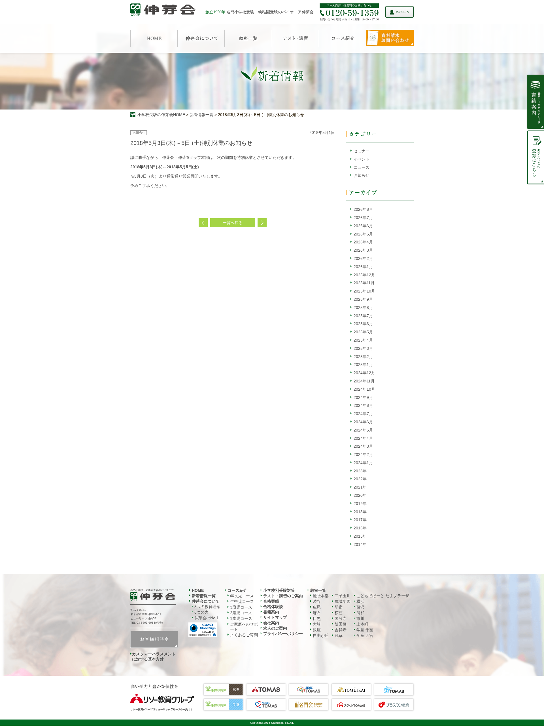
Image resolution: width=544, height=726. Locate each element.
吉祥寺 (341, 630)
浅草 (339, 635)
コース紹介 (237, 590)
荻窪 (339, 613)
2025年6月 (363, 323)
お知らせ (361, 175)
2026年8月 (363, 209)
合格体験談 (273, 606)
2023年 (360, 471)
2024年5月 (363, 430)
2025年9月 (363, 299)
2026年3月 (363, 250)
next (262, 222)
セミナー (361, 151)
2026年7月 (363, 217)
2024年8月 (363, 405)
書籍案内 (271, 612)
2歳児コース (241, 613)
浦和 (360, 613)
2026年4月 (363, 242)
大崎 (317, 624)
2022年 (360, 479)
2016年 (360, 528)
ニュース (361, 167)
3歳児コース (241, 607)
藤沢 (360, 607)
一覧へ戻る (233, 222)
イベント (361, 159)
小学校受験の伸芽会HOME (161, 114)
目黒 (317, 618)
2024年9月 (363, 397)
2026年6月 (363, 226)
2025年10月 (364, 291)
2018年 (360, 512)
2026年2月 (363, 258)
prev (203, 222)
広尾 (317, 607)
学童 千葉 (364, 630)
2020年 (360, 495)
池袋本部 (321, 596)
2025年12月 (364, 275)
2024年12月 (364, 373)
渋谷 (317, 601)
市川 (360, 618)
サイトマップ (275, 617)
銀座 (317, 630)
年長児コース (242, 596)
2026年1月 (363, 266)
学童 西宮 (364, 635)
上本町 (362, 624)
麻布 (317, 613)
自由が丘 (321, 635)
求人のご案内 (275, 628)
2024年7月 (363, 413)
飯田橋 (341, 624)
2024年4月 (363, 438)
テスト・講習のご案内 (283, 596)
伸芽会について (206, 601)
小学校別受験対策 (279, 590)
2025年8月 (363, 307)
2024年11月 (364, 381)
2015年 (360, 536)
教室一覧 (318, 590)
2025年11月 (364, 283)
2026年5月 (363, 234)
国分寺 (341, 618)
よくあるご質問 (244, 635)
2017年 (360, 519)
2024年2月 (363, 454)
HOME (198, 590)
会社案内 (271, 622)
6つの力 (201, 612)
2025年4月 (363, 340)
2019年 (360, 503)
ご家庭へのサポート (244, 627)
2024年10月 (364, 389)
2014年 (360, 544)
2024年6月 (363, 422)
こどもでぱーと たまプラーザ (382, 596)
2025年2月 (363, 356)
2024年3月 (363, 446)
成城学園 (342, 601)
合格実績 (271, 601)
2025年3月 (363, 348)
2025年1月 (363, 364)
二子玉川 (342, 596)
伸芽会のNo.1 (206, 618)
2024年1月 (363, 462)
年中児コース (242, 601)
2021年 (360, 487)
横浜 (360, 601)
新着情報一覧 (201, 114)
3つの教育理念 (207, 606)
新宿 (339, 607)
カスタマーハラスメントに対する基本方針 (154, 656)
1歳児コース (241, 618)
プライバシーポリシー (283, 633)
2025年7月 (363, 315)
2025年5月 (363, 332)
